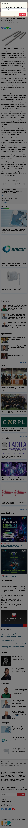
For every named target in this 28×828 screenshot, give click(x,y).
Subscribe (22, 14)
